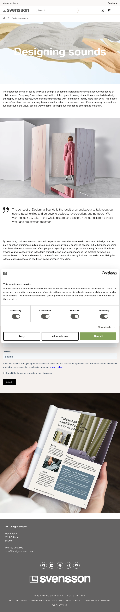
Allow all (98, 336)
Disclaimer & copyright (98, 600)
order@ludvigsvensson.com (19, 551)
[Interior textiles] (4, 18)
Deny (21, 336)
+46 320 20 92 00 (14, 547)
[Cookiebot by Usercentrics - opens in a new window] (104, 273)
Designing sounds (20, 18)
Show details (104, 327)
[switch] (45, 316)
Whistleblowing (17, 600)
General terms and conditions (46, 600)
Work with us (59, 605)
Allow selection (60, 336)
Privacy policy (74, 600)
